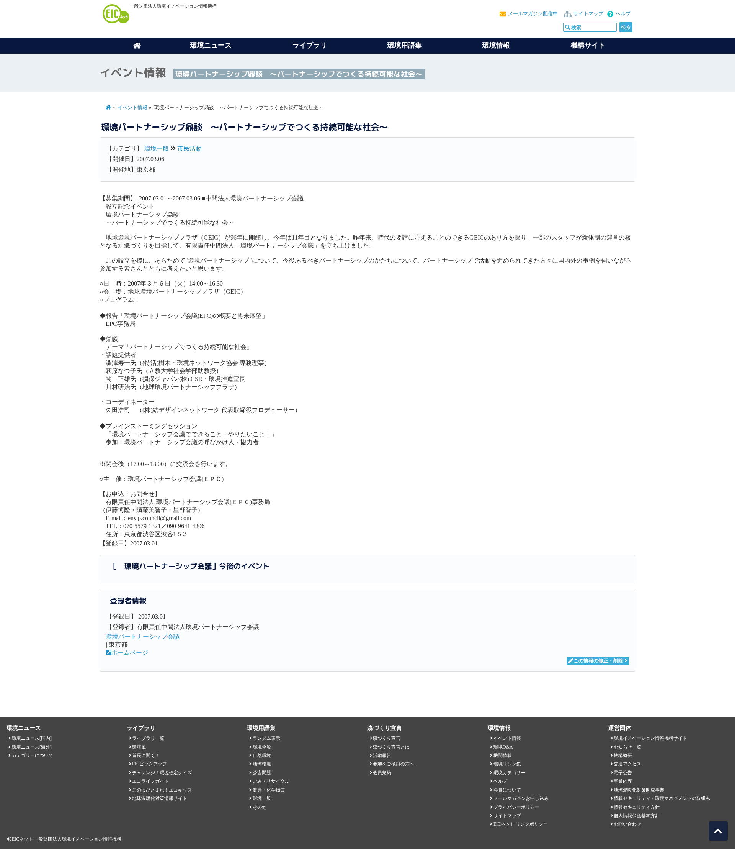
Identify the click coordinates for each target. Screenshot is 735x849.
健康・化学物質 (269, 790)
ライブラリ (309, 45)
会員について (507, 790)
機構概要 (623, 755)
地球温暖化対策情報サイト (159, 798)
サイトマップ (588, 13)
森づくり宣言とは (391, 747)
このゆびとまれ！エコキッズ (162, 790)
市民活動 (189, 148)
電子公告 (623, 772)
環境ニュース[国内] (32, 738)
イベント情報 (132, 107)
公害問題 (262, 772)
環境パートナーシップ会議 (143, 636)
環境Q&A (503, 747)
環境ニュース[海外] (32, 747)
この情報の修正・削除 (598, 660)
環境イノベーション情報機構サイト (650, 738)
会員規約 (382, 772)
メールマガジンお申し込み (521, 798)
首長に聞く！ (146, 755)
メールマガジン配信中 (533, 13)
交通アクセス (627, 764)
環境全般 (262, 747)
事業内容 (623, 781)
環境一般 (156, 148)
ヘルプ (623, 13)
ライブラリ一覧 (148, 738)
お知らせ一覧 (627, 747)
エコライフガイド (150, 781)
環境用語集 (404, 45)
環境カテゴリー (509, 772)
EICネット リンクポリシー (520, 824)
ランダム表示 (266, 738)
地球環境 (262, 764)
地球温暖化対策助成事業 (639, 790)
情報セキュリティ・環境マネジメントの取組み (662, 798)
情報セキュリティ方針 (637, 807)
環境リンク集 (507, 764)
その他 (259, 807)
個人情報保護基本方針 (637, 815)
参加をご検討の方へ (393, 764)
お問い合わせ (627, 824)
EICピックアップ (149, 764)
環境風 (139, 747)
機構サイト (588, 45)
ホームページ (129, 652)
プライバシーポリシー (516, 807)
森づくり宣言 (386, 738)
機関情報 (502, 755)
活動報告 (382, 755)
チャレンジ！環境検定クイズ (162, 772)
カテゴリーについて (32, 755)
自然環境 (262, 755)
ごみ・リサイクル (271, 781)
